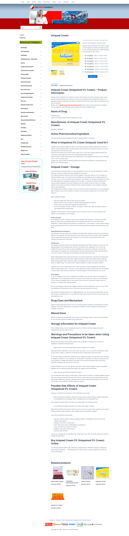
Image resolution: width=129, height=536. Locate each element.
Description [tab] (54, 85)
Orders (54, 2)
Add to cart (93, 76)
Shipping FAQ (69, 520)
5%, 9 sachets (89, 58)
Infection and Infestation (93, 40)
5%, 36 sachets (89, 69)
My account (46, 2)
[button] (77, 41)
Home (22, 2)
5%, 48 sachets (89, 72)
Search (34, 2)
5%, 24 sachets (89, 66)
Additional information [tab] (65, 85)
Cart (59, 2)
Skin (104, 43)
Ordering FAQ (77, 520)
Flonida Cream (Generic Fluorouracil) (70, 105)
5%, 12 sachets (89, 61)
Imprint (89, 520)
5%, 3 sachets (89, 55)
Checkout (66, 2)
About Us (59, 520)
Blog (39, 2)
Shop (28, 2)
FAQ (63, 520)
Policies (84, 520)
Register (23, 38)
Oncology (99, 43)
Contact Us (52, 520)
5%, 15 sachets (89, 63)
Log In (73, 2)
